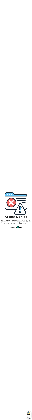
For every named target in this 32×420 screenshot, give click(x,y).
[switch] (28, 418)
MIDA (20, 227)
